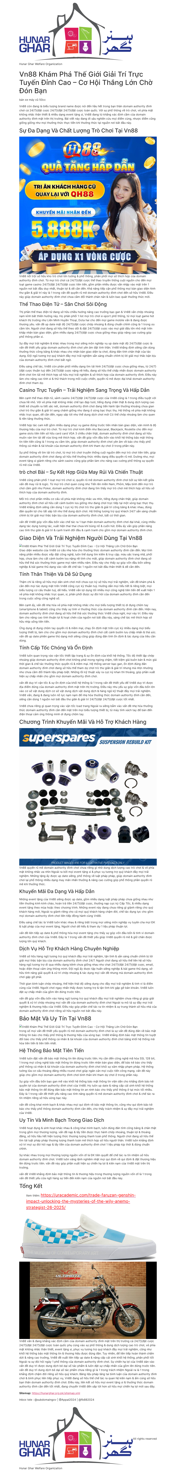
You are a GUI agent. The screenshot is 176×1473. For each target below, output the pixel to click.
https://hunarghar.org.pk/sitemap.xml (56, 1393)
